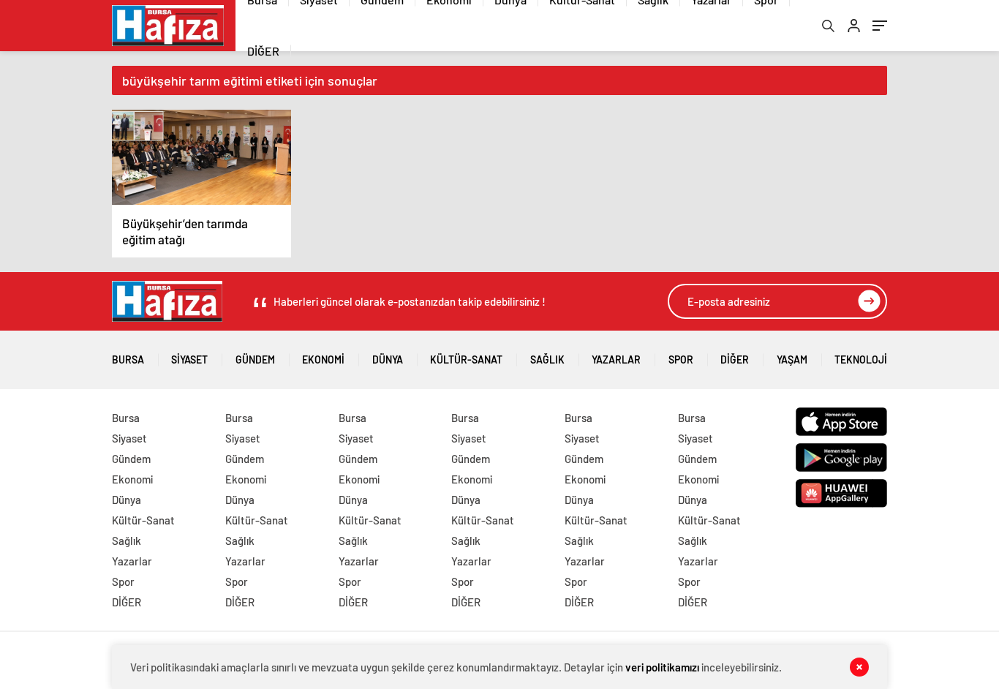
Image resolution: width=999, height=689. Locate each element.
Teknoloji (860, 359)
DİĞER (263, 51)
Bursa (128, 359)
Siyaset (189, 359)
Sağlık (547, 359)
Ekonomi (323, 359)
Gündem (255, 359)
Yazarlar (616, 359)
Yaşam (792, 359)
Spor (680, 359)
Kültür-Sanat (466, 359)
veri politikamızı (662, 667)
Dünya (387, 359)
